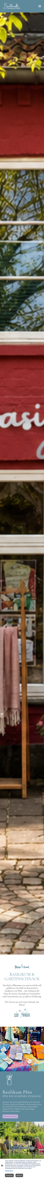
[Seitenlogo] (12, 6)
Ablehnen (19, 1175)
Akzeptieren (9, 1175)
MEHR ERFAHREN (10, 1116)
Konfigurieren (9, 1171)
